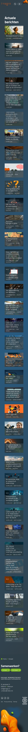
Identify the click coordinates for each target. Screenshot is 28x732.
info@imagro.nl (5, 689)
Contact (5, 670)
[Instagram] (8, 698)
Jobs (2, 701)
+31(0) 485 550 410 (7, 691)
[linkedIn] (2, 698)
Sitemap (15, 701)
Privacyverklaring (8, 701)
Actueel (11, 659)
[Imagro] (6, 4)
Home (5, 659)
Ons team (15, 670)
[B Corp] (24, 701)
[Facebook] (5, 698)
